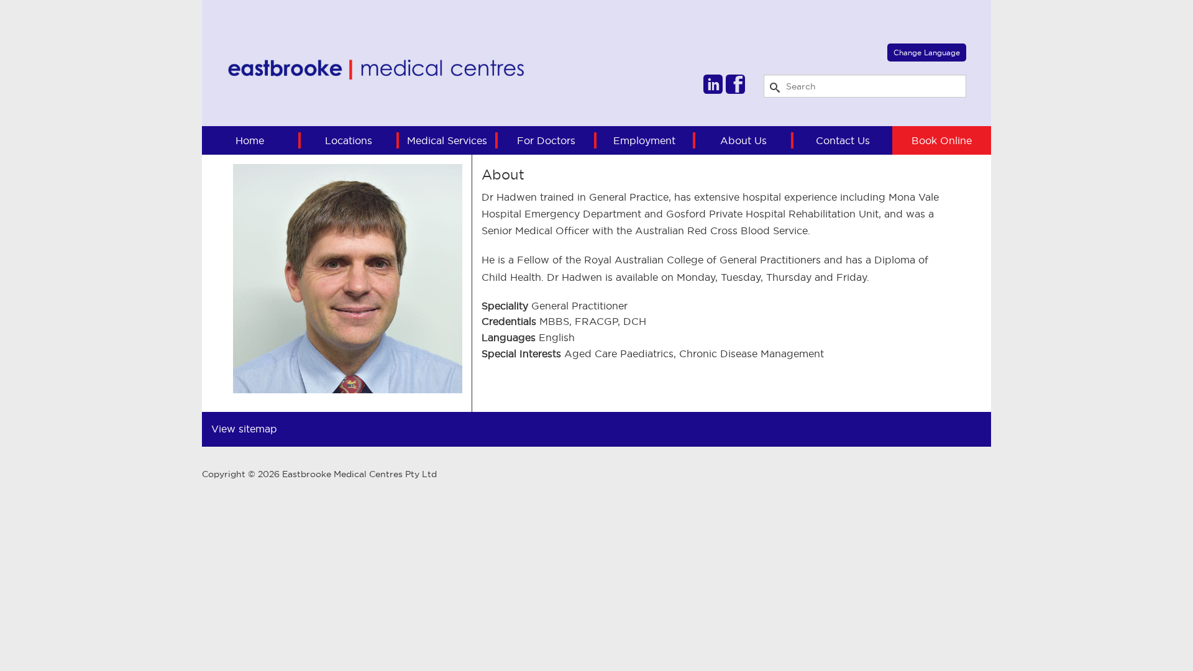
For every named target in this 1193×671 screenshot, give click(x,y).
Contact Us (843, 140)
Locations (348, 140)
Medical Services (447, 140)
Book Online (942, 140)
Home (249, 140)
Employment (644, 140)
